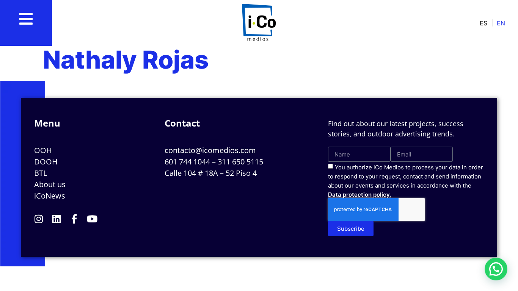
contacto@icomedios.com (210, 150)
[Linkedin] (56, 219)
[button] (496, 269)
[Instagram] (39, 219)
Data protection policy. (359, 194)
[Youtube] (92, 219)
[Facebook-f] (74, 219)
